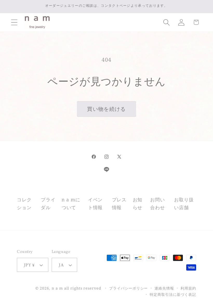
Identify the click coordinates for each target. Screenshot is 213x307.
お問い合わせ (157, 203)
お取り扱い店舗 (184, 203)
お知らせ (138, 203)
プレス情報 (119, 203)
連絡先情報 (164, 288)
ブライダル (48, 203)
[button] (14, 22)
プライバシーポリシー (128, 288)
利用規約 (188, 288)
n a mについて (71, 203)
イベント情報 (95, 203)
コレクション (24, 203)
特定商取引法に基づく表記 (173, 294)
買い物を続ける (106, 108)
